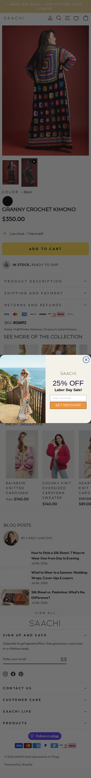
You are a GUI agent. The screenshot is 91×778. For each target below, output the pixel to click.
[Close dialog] (86, 359)
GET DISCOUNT (68, 405)
